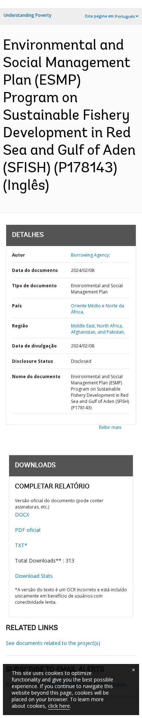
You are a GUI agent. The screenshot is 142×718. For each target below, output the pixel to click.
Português (125, 16)
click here (59, 705)
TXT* (21, 545)
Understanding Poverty (27, 15)
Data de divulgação (34, 346)
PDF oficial (27, 529)
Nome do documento (36, 376)
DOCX (22, 514)
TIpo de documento (34, 286)
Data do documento (35, 270)
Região (20, 326)
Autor (18, 255)
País (17, 306)
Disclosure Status (32, 361)
